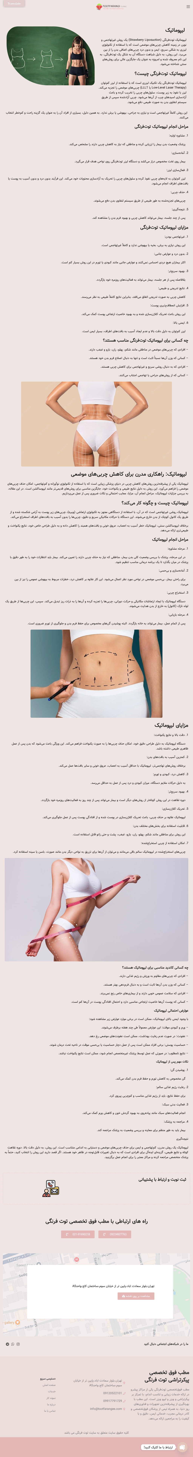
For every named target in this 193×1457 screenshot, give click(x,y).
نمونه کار (51, 1398)
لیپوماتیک (175, 30)
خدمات (52, 1391)
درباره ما (51, 1404)
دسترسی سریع (48, 1378)
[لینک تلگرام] (7, 1344)
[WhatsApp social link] (12, 1344)
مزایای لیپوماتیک (171, 725)
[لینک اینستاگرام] (18, 1344)
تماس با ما (50, 1411)
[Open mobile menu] (188, 6)
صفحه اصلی (49, 1385)
